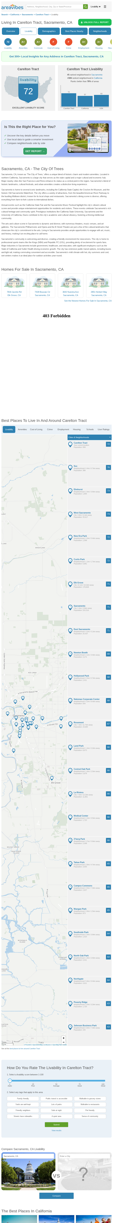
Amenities (22, 429)
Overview (10, 31)
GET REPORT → (35, 151)
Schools (90, 429)
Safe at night (56, 1110)
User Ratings (104, 429)
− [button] (63, 1042)
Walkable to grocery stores (90, 1099)
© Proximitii (27, 1045)
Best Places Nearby (74, 31)
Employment (63, 429)
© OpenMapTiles (56, 1045)
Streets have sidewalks (23, 1116)
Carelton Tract (42, 15)
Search (4, 15)
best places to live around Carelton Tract (25, 1049)
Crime (50, 429)
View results (56, 1130)
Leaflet (64, 1045)
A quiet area (56, 1116)
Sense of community (90, 1116)
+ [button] (63, 1038)
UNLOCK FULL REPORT (96, 22)
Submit (56, 1125)
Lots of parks (56, 1104)
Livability (94, 6)
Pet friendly (90, 1110)
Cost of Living (36, 429)
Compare (57, 1196)
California (14, 15)
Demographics (49, 31)
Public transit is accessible (56, 1099)
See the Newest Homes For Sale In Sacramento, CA (88, 301)
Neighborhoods (100, 31)
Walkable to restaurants (90, 1104)
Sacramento (27, 15)
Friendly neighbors (23, 1110)
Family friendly (23, 1099)
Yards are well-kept (23, 1104)
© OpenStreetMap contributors (41, 1045)
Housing (76, 429)
